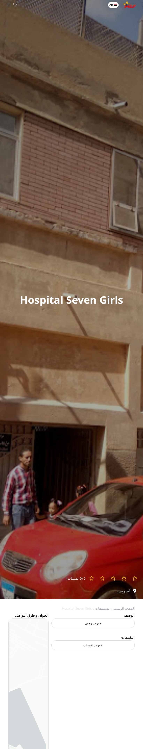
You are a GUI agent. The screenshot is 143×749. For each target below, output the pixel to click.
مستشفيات (102, 608)
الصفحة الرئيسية (124, 608)
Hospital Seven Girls (77, 608)
